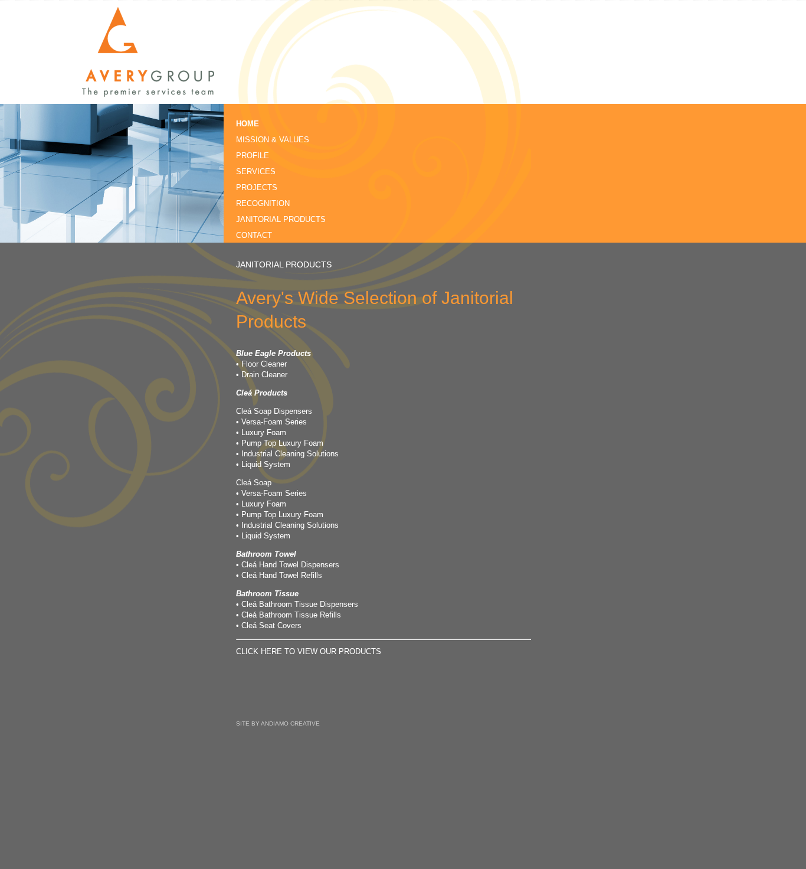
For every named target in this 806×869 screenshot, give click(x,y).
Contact (254, 235)
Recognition (263, 203)
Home (247, 123)
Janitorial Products (281, 219)
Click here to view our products (308, 651)
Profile (252, 155)
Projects (256, 187)
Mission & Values (272, 139)
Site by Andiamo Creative (278, 723)
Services (256, 171)
